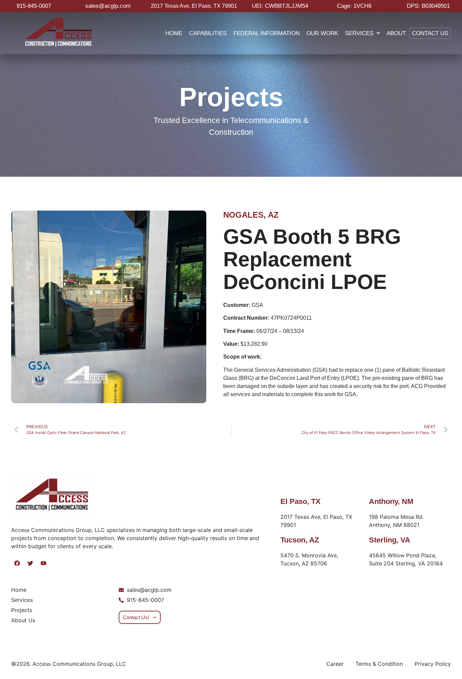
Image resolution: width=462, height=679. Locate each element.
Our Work (322, 33)
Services (359, 33)
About (396, 33)
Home (173, 33)
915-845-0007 (34, 6)
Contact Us (430, 33)
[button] (362, 33)
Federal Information (266, 33)
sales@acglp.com (108, 6)
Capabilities (208, 33)
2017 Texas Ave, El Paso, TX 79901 (194, 6)
